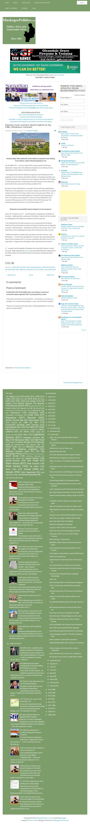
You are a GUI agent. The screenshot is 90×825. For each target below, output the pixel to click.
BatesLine (64, 182)
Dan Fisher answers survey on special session (65, 455)
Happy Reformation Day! (57, 451)
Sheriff (18, 458)
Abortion (41, 403)
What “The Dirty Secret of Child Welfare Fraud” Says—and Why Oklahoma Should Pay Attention (71, 323)
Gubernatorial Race (48, 267)
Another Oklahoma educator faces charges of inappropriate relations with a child (72, 288)
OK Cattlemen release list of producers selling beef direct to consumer (30, 732)
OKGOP (9, 447)
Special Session (13, 461)
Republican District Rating (35, 454)
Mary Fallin (15, 269)
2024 (49, 403)
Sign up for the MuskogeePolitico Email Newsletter (31, 105)
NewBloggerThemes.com (60, 820)
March (52, 679)
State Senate (13, 466)
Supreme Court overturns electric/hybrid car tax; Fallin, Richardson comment (28, 126)
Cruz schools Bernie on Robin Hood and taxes (65, 565)
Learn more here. (58, 75)
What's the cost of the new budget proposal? (64, 531)
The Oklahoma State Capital (70, 151)
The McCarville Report (68, 161)
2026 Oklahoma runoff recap (70, 184)
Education (11, 417)
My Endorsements (18, 445)
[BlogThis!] (8, 263)
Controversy (15, 413)
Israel (33, 429)
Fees (28, 267)
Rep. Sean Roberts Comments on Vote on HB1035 (66, 492)
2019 (39, 399)
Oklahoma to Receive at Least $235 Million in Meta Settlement (72, 163)
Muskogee (40, 442)
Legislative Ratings (42, 3)
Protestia (64, 170)
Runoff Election (12, 456)
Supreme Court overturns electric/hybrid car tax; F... (66, 515)
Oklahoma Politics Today (69, 244)
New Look (52, 579)
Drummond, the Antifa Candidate (31, 117)
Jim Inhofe (24, 432)
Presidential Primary (14, 454)
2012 (32, 397)
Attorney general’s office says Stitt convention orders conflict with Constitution (72, 247)
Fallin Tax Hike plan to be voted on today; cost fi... (66, 506)
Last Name (64, 111)
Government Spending (15, 425)
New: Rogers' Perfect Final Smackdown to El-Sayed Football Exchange (72, 135)
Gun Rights (30, 427)
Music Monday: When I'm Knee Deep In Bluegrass (66, 582)
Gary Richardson (35, 267)
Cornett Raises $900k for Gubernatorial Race (64, 480)
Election (31, 417)
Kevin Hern (22, 435)
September (53, 660)
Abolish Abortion (25, 403)
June (51, 670)
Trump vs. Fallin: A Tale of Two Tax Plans (62, 527)
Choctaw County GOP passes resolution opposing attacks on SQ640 (28, 531)
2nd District (31, 401)
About (15, 3)
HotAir (63, 143)
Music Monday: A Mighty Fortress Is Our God (64, 458)
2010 (22, 397)
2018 (13, 267)
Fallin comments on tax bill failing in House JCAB (65, 472)
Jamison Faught (32, 131)
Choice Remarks (66, 284)
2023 (49, 406)
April (51, 676)
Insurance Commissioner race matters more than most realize (31, 121)
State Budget (32, 461)
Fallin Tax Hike (21, 267)
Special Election (32, 458)
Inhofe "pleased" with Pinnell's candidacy (63, 639)
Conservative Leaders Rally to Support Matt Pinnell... (66, 553)
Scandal (8, 458)
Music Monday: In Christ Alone (59, 539)
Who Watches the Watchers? (70, 278)
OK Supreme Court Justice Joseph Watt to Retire (65, 657)
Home (7, 3)
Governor (35, 425)
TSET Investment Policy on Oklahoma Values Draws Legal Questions (71, 269)
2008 (49, 715)
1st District (10, 397)
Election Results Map (14, 420)
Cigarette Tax (24, 408)
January (52, 686)
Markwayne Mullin (22, 440)
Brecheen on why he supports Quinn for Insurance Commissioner (31, 119)
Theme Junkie (33, 820)
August (52, 664)
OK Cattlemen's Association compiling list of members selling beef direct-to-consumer (31, 666)
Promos (24, 8)
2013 (49, 699)
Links (34, 8)
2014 (42, 397)
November (53, 431)
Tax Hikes (40, 269)
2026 (49, 397)
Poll (37, 451)
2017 (22, 399)
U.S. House (24, 469)
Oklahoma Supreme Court (28, 269)
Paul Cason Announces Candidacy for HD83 (64, 613)
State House (12, 463)
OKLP (20, 447)
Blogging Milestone (35, 406)
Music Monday (24, 442)
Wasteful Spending (29, 475)
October (52, 434)
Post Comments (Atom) (22, 368)
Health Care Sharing (21, 429)
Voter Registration (28, 472)
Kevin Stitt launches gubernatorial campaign (64, 628)
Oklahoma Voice (66, 224)
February (53, 682)
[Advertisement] (73, 202)
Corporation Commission (14, 415)
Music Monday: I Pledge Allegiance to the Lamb (65, 616)
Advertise (26, 3)
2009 (49, 711)
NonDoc (64, 234)
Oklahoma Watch (67, 265)
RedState (64, 132)
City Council (37, 408)
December (53, 428)
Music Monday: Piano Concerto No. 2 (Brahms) (65, 653)
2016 (13, 399)
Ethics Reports (11, 422)
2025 (49, 400)
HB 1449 (8, 269)
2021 (49, 413)
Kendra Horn (10, 435)
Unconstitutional (50, 269)
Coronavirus (33, 413)
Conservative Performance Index (16, 410)
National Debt (35, 445)
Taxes (8, 469)
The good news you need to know (31, 103)
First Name (64, 104)
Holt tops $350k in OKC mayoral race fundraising (65, 624)
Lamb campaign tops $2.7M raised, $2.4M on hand (66, 489)
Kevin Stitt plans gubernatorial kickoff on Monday (66, 631)
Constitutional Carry (37, 410)
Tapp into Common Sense (70, 304)
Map (7, 440)
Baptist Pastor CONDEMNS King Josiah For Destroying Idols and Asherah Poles (71, 174)
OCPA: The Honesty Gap (57, 556)
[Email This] (6, 263)
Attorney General (17, 406)
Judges (38, 432)
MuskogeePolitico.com (44, 818)
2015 (49, 693)
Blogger (63, 818)
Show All (83, 330)
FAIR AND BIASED (67, 296)
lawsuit (26, 251)
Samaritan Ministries (33, 456)
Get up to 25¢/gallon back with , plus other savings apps (31, 108)
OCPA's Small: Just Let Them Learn (61, 448)
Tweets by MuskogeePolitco (72, 382)
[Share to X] (10, 263)
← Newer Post (10, 275)
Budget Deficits (11, 408)
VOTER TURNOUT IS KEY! (69, 298)
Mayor (13, 442)
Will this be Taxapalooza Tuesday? (61, 524)
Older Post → (51, 275)
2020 (8, 401)
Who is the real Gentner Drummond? (31, 115)
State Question (33, 464)
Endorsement (33, 420)
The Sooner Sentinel (68, 277)
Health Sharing (11, 8)
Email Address (66, 98)
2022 (18, 401)
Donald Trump (33, 415)
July (51, 667)
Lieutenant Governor (31, 438)
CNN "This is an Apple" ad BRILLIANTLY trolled (65, 518)
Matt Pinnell (39, 440)
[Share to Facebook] (13, 263)
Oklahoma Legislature (28, 449)
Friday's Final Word (67, 145)
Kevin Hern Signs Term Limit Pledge (61, 521)
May (51, 673)
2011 (49, 705)
